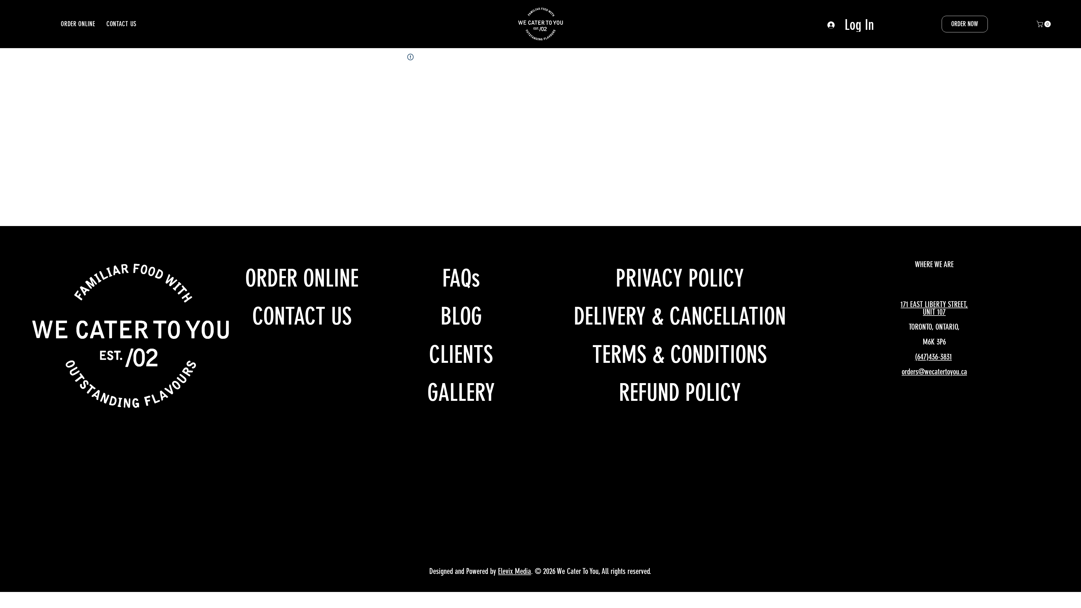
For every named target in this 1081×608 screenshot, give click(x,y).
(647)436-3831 (933, 356)
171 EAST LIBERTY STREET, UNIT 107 (934, 308)
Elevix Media (514, 571)
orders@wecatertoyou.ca (934, 371)
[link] (1044, 24)
